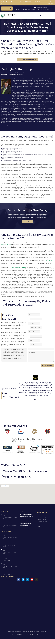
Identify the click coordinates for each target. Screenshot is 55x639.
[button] (41, 16)
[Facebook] (18, 579)
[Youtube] (32, 579)
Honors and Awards (48, 1)
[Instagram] (36, 579)
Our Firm (39, 514)
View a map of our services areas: (25, 471)
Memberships (37, 1)
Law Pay (39, 524)
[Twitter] (23, 579)
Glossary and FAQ (41, 517)
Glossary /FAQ (50, 3)
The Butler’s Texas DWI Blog (25, 1)
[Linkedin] (27, 579)
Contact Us (39, 526)
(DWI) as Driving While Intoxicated (17, 267)
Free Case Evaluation (42, 521)
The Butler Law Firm (6, 244)
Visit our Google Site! (17, 476)
